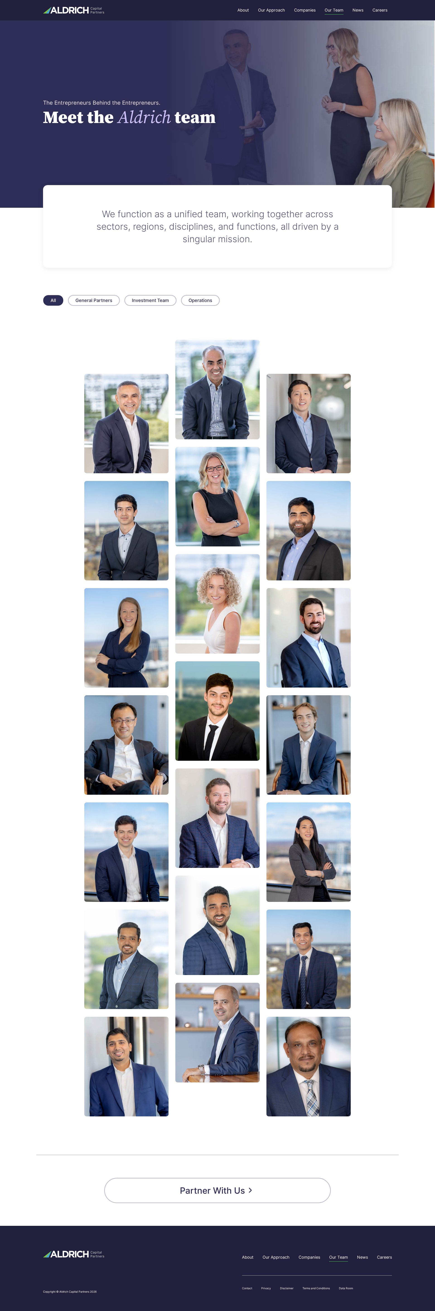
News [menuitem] (358, 10)
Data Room (346, 1288)
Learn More (108, 461)
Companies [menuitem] (305, 10)
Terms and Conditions (316, 1288)
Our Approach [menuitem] (271, 10)
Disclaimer (286, 1288)
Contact (247, 1288)
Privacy (266, 1288)
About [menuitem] (243, 10)
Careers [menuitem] (379, 10)
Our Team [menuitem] (334, 10)
